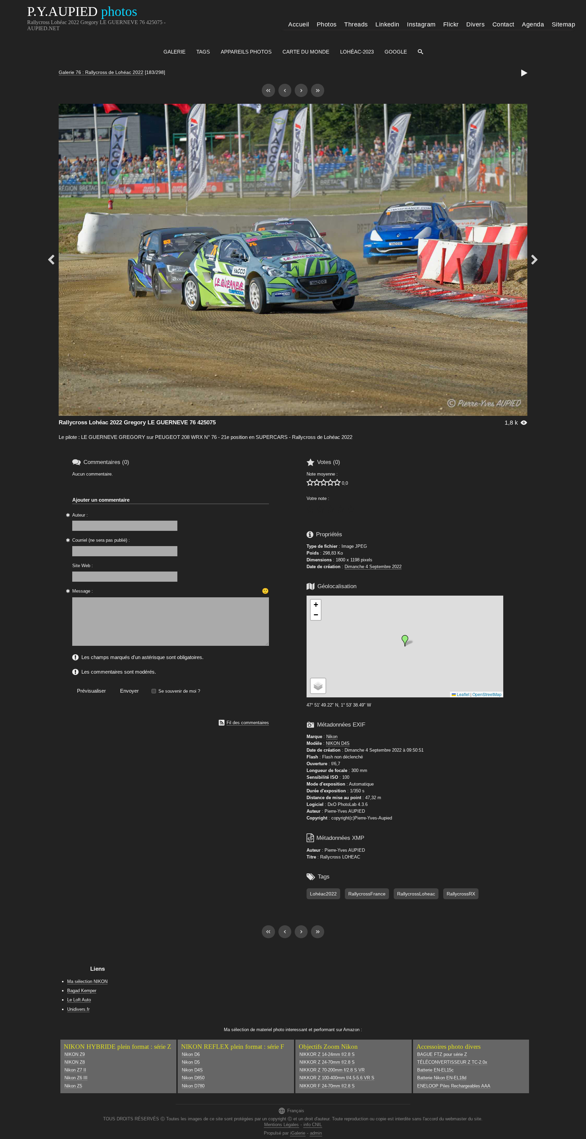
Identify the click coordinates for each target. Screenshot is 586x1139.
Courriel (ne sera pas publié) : (101, 540)
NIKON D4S (338, 743)
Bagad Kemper (81, 990)
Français (291, 1110)
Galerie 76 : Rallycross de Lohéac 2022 (101, 72)
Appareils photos (246, 52)
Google (396, 52)
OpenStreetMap (487, 694)
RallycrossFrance (367, 893)
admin (316, 1133)
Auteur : (80, 515)
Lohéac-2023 (357, 52)
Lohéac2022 (323, 893)
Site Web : (82, 565)
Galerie (174, 52)
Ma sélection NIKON (87, 981)
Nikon (331, 736)
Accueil (298, 24)
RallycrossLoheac (416, 893)
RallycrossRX (461, 893)
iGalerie (297, 1133)
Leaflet (462, 694)
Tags (203, 52)
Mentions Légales (281, 1124)
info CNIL (313, 1124)
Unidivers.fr (78, 1009)
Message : (82, 591)
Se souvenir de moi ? (179, 691)
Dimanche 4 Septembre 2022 (373, 566)
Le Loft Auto (79, 999)
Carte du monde (305, 52)
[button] (405, 640)
